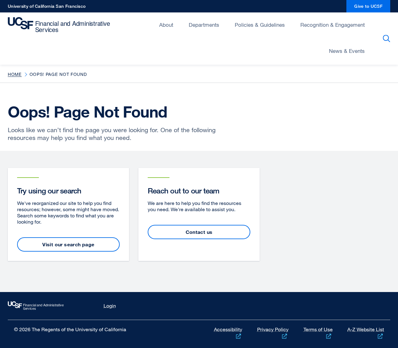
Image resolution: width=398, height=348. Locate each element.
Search (387, 38)
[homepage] (60, 24)
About (166, 24)
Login (110, 306)
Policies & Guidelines (260, 24)
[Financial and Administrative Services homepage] (46, 305)
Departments (204, 24)
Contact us (199, 232)
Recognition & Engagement (332, 24)
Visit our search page (68, 244)
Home (15, 74)
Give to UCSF (372, 7)
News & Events (347, 51)
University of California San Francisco (47, 7)
